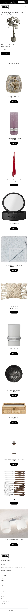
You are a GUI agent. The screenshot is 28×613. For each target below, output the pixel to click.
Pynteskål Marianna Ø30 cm (14, 390)
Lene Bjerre (13, 44)
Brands (8, 44)
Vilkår (2, 598)
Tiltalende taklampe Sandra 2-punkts (14, 539)
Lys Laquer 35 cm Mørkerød (14, 179)
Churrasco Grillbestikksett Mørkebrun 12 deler (14, 498)
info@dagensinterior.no (6, 570)
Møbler (2, 583)
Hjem (2, 14)
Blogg (2, 593)
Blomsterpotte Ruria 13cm (14, 96)
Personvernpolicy (5, 601)
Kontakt (3, 596)
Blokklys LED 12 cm (14, 348)
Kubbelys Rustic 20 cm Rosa (14, 138)
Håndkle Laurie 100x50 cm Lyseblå (14, 265)
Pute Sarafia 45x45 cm (14, 307)
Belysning (3, 578)
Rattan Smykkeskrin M (14, 417)
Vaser (2, 585)
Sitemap (3, 603)
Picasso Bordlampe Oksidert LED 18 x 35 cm (14, 459)
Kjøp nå (5, 53)
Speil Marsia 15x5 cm (14, 223)
